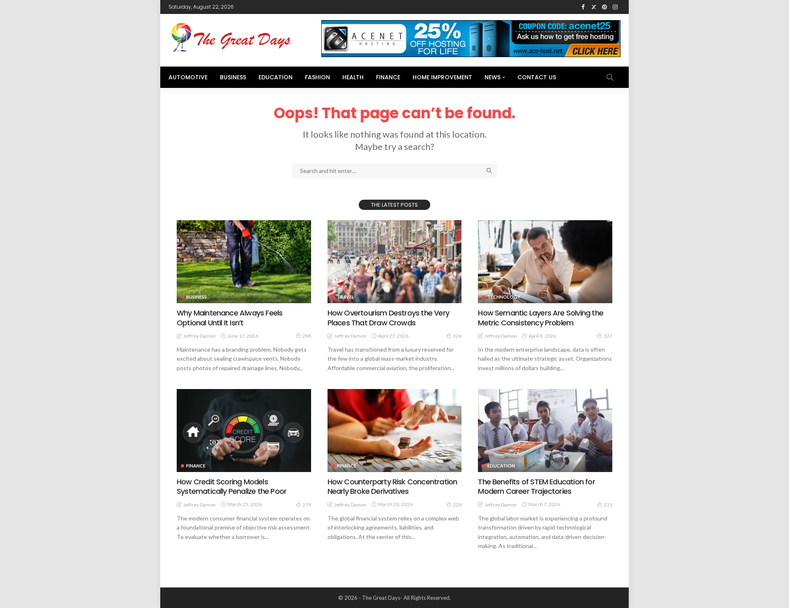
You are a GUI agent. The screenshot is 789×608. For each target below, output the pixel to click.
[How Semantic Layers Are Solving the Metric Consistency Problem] (545, 261)
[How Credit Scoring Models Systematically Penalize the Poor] (244, 430)
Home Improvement (442, 77)
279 (306, 505)
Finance (388, 77)
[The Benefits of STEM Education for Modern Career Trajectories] (545, 430)
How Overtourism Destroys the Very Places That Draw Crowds (388, 317)
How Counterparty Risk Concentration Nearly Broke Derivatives (392, 486)
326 (457, 336)
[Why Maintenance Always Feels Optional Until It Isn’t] (244, 261)
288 (306, 336)
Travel (345, 297)
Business (233, 77)
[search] (610, 77)
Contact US (536, 77)
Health (353, 77)
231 (608, 505)
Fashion (317, 77)
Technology (503, 297)
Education (275, 77)
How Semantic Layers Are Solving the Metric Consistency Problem (540, 317)
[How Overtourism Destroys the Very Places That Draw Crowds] (395, 261)
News (492, 77)
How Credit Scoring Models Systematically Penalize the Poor (231, 486)
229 (457, 505)
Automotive (188, 77)
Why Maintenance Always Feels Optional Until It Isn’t (229, 317)
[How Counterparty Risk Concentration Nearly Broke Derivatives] (395, 430)
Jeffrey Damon (199, 336)
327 (608, 336)
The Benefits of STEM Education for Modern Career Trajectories (536, 486)
